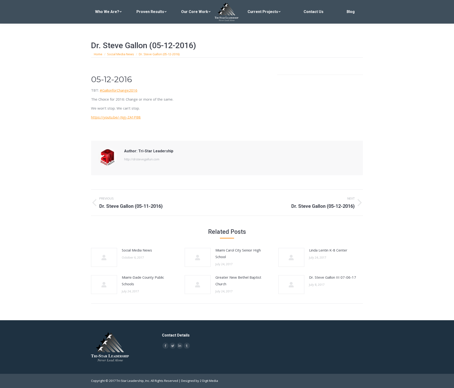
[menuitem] (108, 12)
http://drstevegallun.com (141, 159)
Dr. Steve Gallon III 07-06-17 (332, 277)
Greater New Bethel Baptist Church (238, 280)
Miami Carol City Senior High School (238, 253)
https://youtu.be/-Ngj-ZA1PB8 (116, 117)
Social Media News (137, 250)
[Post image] (104, 257)
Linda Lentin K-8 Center (328, 250)
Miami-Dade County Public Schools (143, 280)
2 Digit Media (209, 381)
